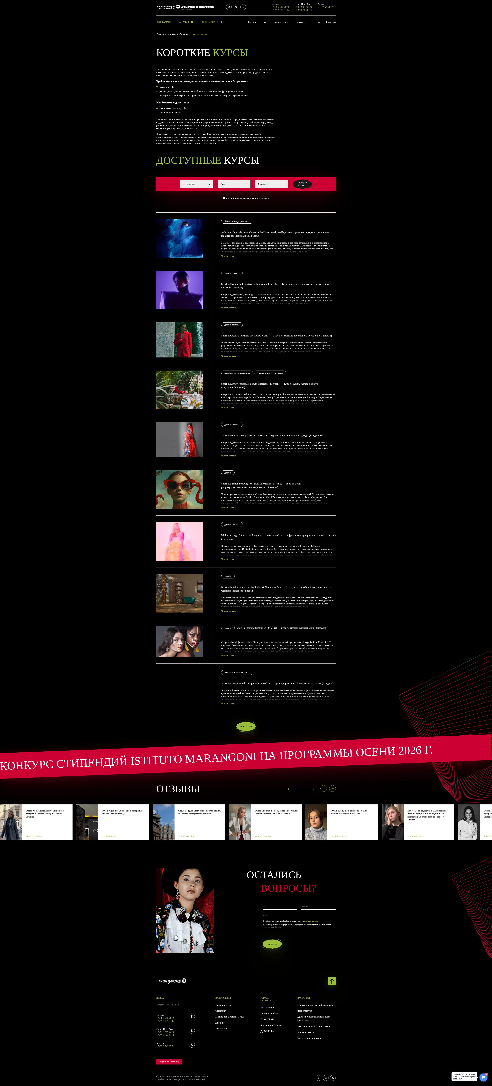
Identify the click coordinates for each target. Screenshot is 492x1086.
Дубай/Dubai (267, 1031)
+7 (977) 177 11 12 (280, 10)
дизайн (227, 472)
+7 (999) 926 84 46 (303, 10)
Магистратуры (163, 137)
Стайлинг (220, 1010)
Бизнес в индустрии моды (229, 1016)
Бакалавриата (252, 134)
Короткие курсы (305, 1032)
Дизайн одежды (224, 1004)
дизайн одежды (231, 273)
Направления (185, 22)
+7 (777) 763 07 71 (327, 5)
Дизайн (219, 1022)
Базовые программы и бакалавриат (316, 1004)
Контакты (331, 22)
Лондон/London (269, 1013)
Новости (252, 22)
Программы (163, 22)
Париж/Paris (267, 1019)
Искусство (221, 1028)
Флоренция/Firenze (270, 1025)
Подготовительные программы (313, 1026)
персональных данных (308, 921)
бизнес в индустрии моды (237, 221)
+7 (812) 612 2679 (303, 5)
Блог (265, 22)
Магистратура (304, 1010)
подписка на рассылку (169, 1062)
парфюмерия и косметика (237, 373)
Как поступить (281, 22)
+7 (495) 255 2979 (280, 5)
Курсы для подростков (309, 1037)
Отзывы (316, 22)
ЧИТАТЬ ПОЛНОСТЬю (34, 836)
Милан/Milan (267, 1007)
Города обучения (212, 22)
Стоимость (300, 22)
